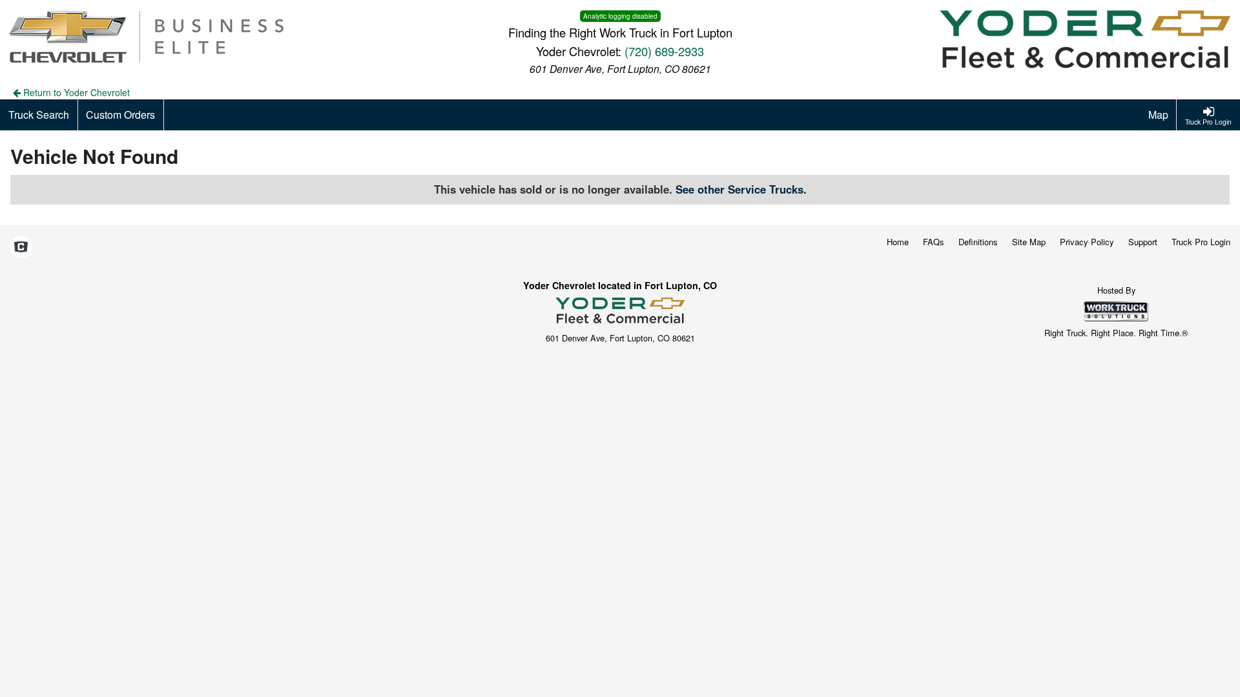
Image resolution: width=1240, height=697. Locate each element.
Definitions (978, 242)
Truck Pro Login (1201, 242)
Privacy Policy (1087, 242)
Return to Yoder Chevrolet (75, 92)
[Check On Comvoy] (21, 247)
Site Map (1029, 242)
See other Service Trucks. (741, 189)
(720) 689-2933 (664, 51)
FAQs (933, 242)
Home (898, 242)
